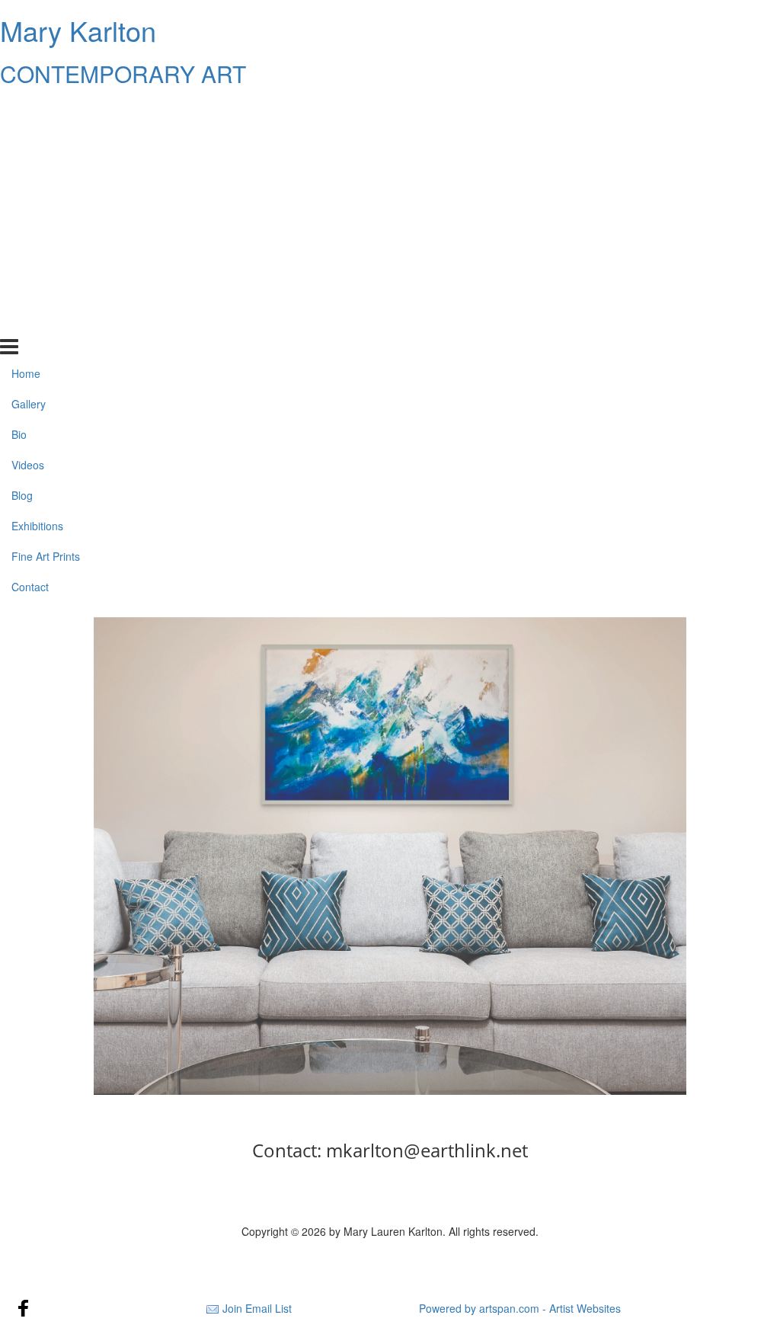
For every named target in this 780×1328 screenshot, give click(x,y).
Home (25, 109)
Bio (19, 170)
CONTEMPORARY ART (123, 73)
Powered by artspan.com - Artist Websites (520, 1308)
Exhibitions (37, 261)
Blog (22, 230)
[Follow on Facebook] (23, 1308)
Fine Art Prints (45, 291)
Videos (27, 200)
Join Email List (257, 1308)
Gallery (28, 139)
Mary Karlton (78, 30)
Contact (30, 321)
